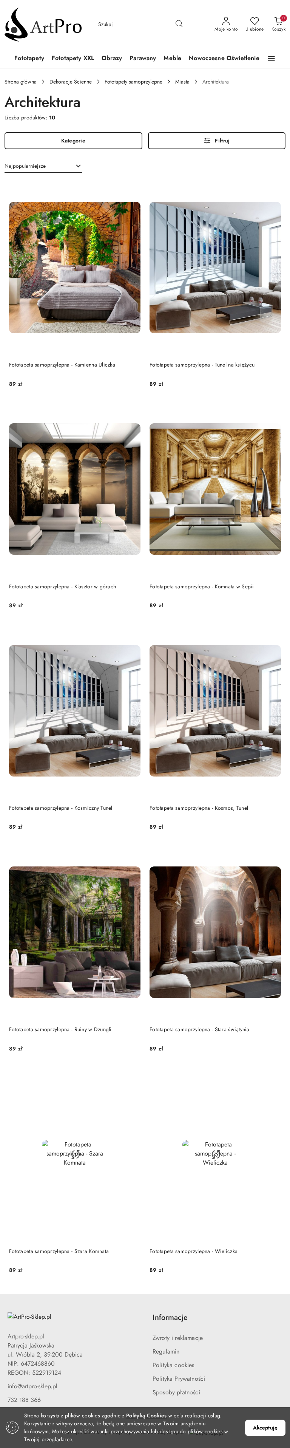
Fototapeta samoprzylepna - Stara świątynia (200, 1029)
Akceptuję (265, 1427)
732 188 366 (24, 1399)
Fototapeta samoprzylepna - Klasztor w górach (62, 586)
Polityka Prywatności (179, 1378)
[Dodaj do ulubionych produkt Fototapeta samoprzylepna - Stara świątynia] (272, 853)
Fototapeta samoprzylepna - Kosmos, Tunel (199, 808)
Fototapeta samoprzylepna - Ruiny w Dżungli (60, 1029)
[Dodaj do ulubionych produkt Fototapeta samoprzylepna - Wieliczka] (272, 1075)
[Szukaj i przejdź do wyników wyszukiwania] (179, 24)
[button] (271, 59)
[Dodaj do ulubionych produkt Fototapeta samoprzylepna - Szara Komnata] (131, 1075)
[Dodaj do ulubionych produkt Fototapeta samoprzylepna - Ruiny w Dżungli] (131, 853)
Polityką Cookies (146, 1415)
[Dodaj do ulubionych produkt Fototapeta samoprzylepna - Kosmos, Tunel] (272, 631)
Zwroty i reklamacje (178, 1338)
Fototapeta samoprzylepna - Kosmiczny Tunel (61, 808)
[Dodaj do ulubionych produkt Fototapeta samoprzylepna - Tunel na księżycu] (272, 189)
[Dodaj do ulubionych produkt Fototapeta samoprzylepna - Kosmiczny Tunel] (131, 631)
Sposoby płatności (176, 1392)
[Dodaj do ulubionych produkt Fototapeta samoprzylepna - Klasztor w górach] (131, 410)
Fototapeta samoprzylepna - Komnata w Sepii (202, 586)
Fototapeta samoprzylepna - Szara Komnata (59, 1251)
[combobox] (43, 166)
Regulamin (166, 1351)
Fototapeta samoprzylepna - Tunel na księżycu (202, 364)
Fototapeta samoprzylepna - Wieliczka (194, 1251)
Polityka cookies (173, 1365)
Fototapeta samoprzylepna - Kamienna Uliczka (62, 364)
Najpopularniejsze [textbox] (25, 166)
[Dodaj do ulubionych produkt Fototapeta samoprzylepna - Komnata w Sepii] (272, 410)
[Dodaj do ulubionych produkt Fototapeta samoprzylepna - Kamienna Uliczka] (131, 189)
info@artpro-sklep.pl (32, 1386)
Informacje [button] (170, 1317)
